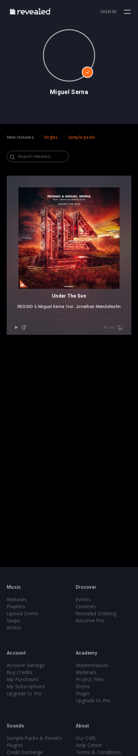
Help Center (89, 745)
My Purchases (23, 679)
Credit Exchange (25, 752)
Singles (51, 137)
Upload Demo (23, 613)
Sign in (108, 11)
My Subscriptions (26, 686)
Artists (14, 627)
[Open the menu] (128, 11)
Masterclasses (92, 665)
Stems (83, 686)
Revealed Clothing (96, 613)
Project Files (90, 679)
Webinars (86, 672)
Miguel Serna (51, 306)
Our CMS (86, 738)
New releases (20, 137)
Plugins (15, 745)
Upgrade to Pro (24, 693)
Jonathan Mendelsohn (98, 306)
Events (83, 599)
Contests (86, 606)
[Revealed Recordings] (30, 11)
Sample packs (81, 137)
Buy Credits (20, 672)
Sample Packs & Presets (34, 738)
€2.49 (109, 327)
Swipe (13, 620)
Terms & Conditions (98, 752)
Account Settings (26, 665)
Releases (17, 599)
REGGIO (25, 306)
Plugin (82, 693)
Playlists (16, 606)
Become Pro (90, 620)
